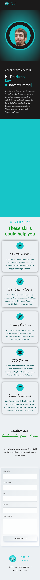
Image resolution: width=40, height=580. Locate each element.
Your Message (8, 516)
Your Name (6, 471)
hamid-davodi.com (20, 570)
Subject (5, 505)
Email (5, 493)
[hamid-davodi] (10, 3)
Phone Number (8, 482)
